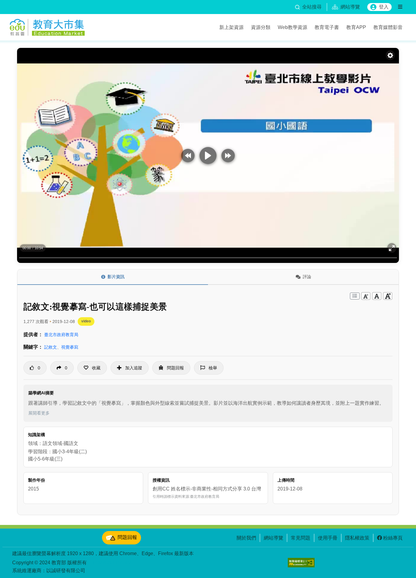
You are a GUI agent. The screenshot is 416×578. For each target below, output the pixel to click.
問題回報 (127, 537)
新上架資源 (231, 27)
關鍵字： (33, 347)
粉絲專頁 (393, 537)
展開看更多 (39, 413)
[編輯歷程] (355, 296)
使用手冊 (327, 537)
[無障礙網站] (301, 562)
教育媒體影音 (388, 27)
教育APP (356, 27)
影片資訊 (116, 276)
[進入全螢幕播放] (391, 248)
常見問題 (300, 537)
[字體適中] (377, 296)
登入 (384, 6)
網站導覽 (273, 537)
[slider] (208, 257)
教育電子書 (327, 27)
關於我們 (246, 537)
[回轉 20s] (188, 155)
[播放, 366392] (208, 155)
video (86, 321)
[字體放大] (388, 296)
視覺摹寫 (69, 347)
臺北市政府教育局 (61, 334)
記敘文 (50, 347)
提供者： (33, 334)
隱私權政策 (357, 537)
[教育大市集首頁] (47, 26)
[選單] (400, 7)
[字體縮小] (366, 296)
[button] (92, 368)
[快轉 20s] (228, 155)
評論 (307, 276)
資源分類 (260, 27)
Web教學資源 (292, 27)
